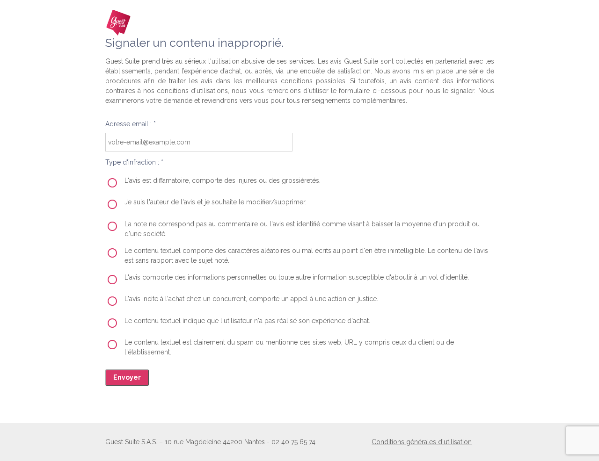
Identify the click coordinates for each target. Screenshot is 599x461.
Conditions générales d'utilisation (422, 442)
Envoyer (127, 377)
